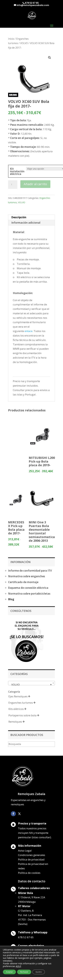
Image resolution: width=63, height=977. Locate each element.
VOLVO (24, 43)
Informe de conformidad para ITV (30, 570)
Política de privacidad (31, 859)
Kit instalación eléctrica (17, 171)
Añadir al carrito (35, 184)
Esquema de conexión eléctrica (28, 588)
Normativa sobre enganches (26, 576)
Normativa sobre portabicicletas (29, 593)
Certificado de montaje (23, 582)
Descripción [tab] (18, 217)
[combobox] (31, 683)
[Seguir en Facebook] (13, 813)
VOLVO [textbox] (30, 684)
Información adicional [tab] (25, 222)
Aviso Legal (25, 850)
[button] (49, 57)
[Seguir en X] (19, 813)
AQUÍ (18, 966)
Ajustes (38, 972)
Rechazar (24, 972)
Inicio (11, 38)
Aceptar (9, 972)
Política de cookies (29, 873)
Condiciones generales (31, 855)
